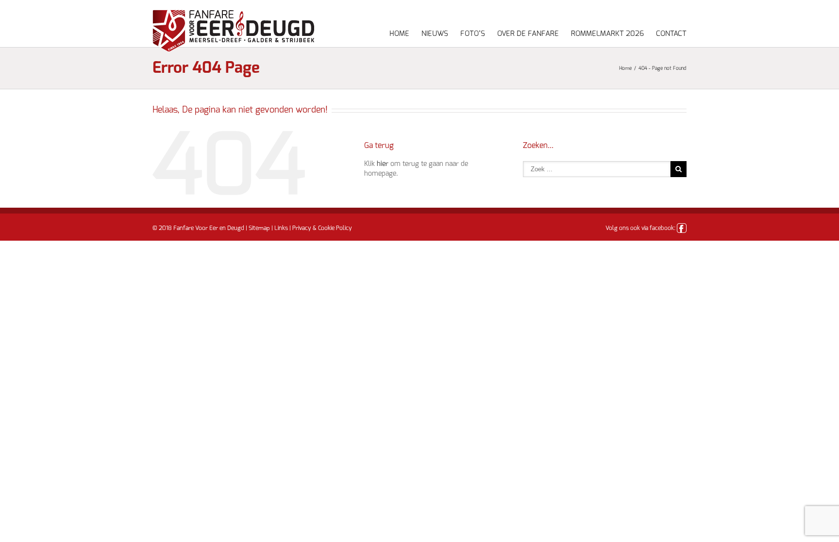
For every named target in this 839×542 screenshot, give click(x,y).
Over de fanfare (528, 33)
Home (399, 33)
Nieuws (434, 33)
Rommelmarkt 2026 (607, 33)
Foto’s (472, 33)
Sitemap (259, 228)
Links (281, 228)
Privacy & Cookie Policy (322, 228)
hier (382, 164)
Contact (671, 33)
